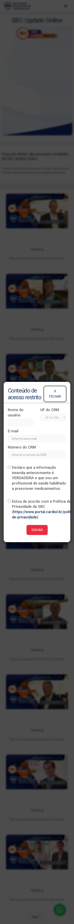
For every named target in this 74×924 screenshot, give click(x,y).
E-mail (13, 431)
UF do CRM (49, 410)
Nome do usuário (15, 412)
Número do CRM (22, 447)
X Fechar (55, 393)
